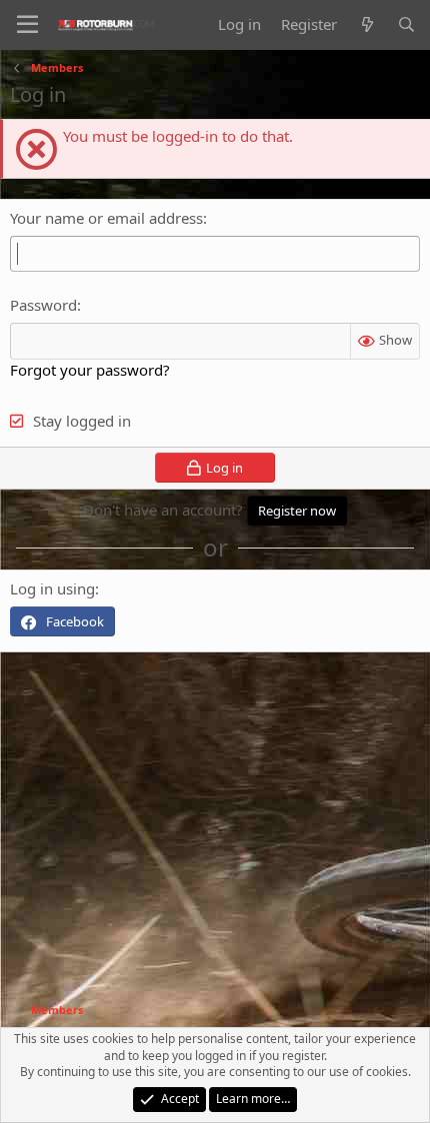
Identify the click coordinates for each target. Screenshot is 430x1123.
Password (43, 305)
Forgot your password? (90, 370)
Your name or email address (106, 218)
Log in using (52, 588)
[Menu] (27, 25)
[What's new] (366, 24)
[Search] (406, 24)
